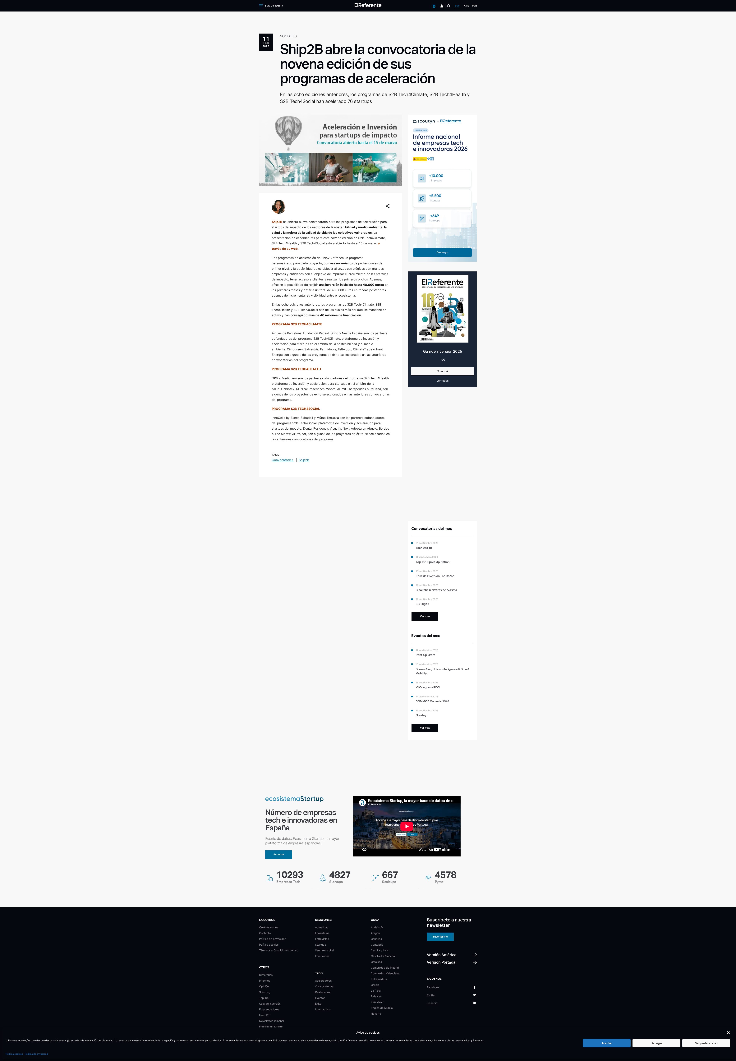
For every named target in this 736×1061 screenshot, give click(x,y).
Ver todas (443, 380)
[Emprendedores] (441, 5)
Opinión (264, 986)
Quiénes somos (268, 927)
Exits (318, 1003)
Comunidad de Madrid (385, 967)
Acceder (278, 854)
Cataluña (376, 961)
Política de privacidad (36, 1053)
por (474, 6)
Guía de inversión (270, 1003)
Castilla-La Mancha (383, 956)
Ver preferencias (706, 1043)
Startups (320, 944)
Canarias (376, 938)
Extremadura (379, 979)
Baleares (376, 996)
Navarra (376, 1013)
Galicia (375, 984)
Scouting (264, 992)
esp (457, 6)
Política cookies (14, 1053)
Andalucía (377, 927)
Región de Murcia (382, 1007)
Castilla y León (380, 950)
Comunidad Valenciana (385, 973)
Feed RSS (265, 1015)
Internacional (323, 1009)
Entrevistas (322, 938)
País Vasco (377, 1002)
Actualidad (322, 927)
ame (466, 6)
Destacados (322, 992)
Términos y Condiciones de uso (278, 950)
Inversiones (322, 956)
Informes (264, 980)
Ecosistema (322, 933)
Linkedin (432, 1003)
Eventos (320, 997)
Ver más (425, 616)
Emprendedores (269, 1009)
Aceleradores (323, 980)
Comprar (442, 371)
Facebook (433, 987)
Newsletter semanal (271, 1020)
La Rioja (376, 990)
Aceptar (606, 1043)
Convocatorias (283, 460)
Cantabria (377, 944)
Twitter (431, 995)
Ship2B (277, 222)
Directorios (266, 974)
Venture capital (324, 950)
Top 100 (264, 997)
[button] (728, 1033)
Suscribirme (440, 936)
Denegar (656, 1043)
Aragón (375, 933)
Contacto (265, 933)
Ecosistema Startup (271, 1026)
